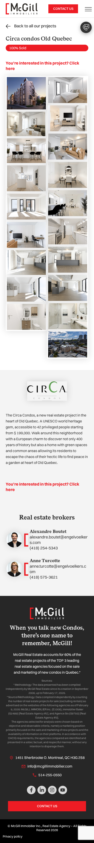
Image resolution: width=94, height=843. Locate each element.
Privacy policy (12, 836)
